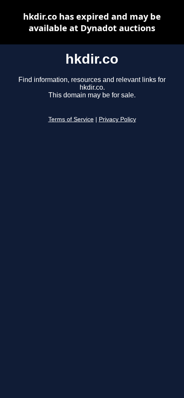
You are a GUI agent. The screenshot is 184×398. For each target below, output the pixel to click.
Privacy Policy (117, 119)
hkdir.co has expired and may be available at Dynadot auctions (92, 22)
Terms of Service (71, 119)
